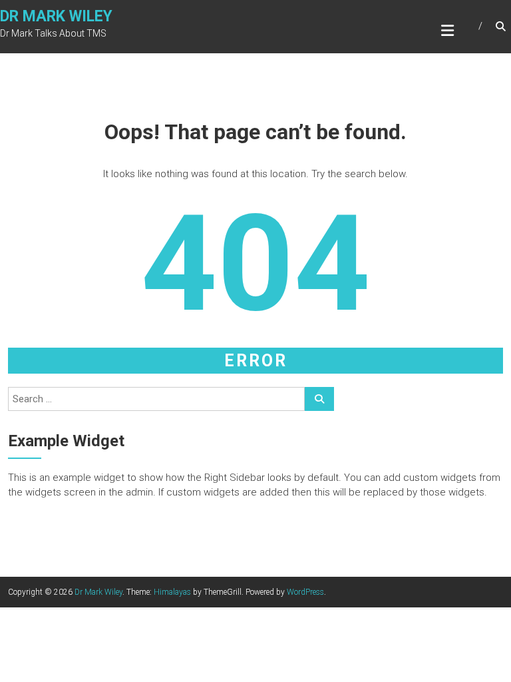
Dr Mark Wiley (56, 16)
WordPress (305, 592)
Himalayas (172, 592)
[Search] (319, 399)
